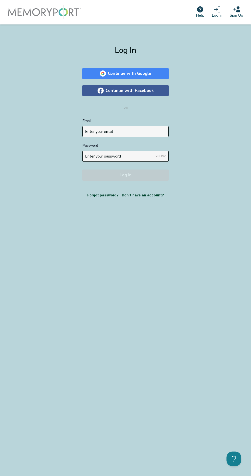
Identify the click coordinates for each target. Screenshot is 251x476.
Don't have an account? (143, 195)
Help (200, 15)
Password (90, 145)
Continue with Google (129, 73)
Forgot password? (103, 195)
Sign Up (236, 15)
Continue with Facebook (130, 90)
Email (86, 121)
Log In (217, 15)
